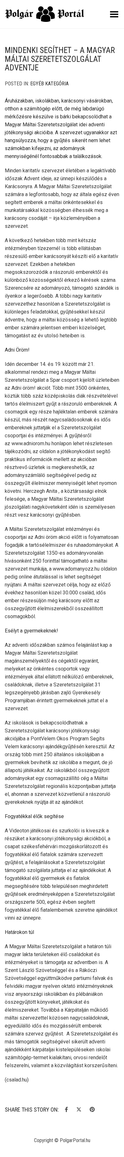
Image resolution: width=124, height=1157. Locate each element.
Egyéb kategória (49, 84)
